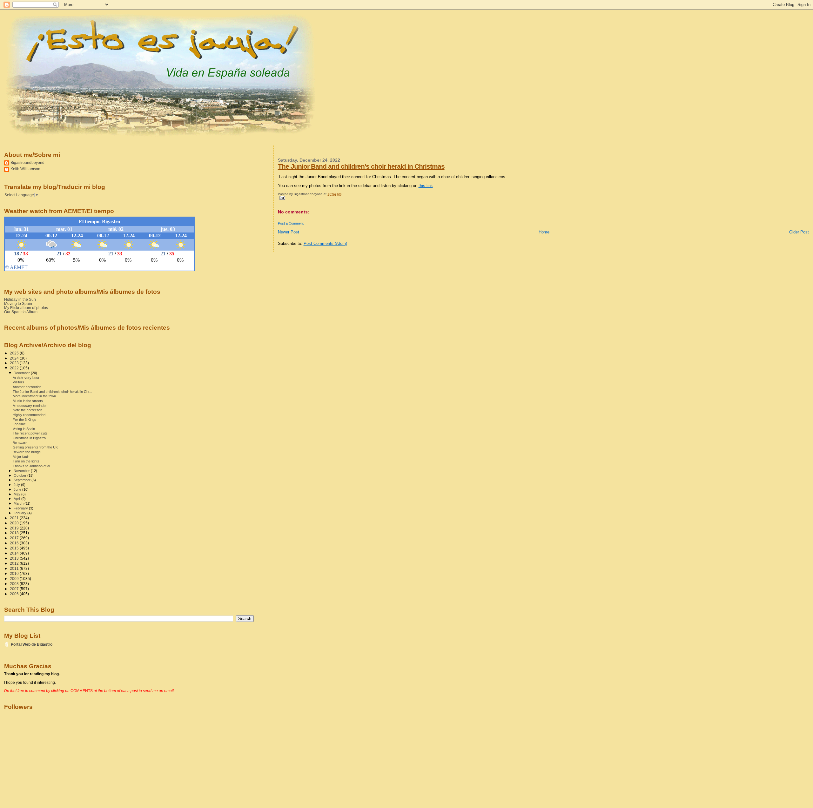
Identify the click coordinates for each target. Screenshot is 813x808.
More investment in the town (34, 396)
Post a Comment (291, 223)
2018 (15, 533)
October (20, 475)
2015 (15, 548)
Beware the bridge (27, 452)
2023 (15, 363)
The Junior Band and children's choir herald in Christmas (361, 166)
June (18, 489)
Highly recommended (29, 415)
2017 (15, 538)
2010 (15, 573)
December (22, 373)
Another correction (27, 387)
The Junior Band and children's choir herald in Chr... (52, 392)
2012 (15, 563)
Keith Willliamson (25, 169)
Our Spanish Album (20, 312)
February (21, 508)
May (17, 494)
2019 (15, 528)
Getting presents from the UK (35, 447)
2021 (15, 518)
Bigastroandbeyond (27, 162)
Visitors (18, 382)
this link (426, 185)
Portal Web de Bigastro (31, 644)
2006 (15, 594)
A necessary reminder (30, 405)
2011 (15, 568)
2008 (15, 584)
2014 (15, 553)
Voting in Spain (24, 429)
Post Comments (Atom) (325, 243)
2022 (15, 368)
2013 (15, 558)
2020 (15, 523)
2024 (15, 358)
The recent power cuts (30, 433)
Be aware (20, 443)
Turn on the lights (26, 461)
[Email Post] (281, 197)
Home (544, 232)
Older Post (799, 232)
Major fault (21, 457)
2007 (15, 589)
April (17, 499)
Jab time (19, 424)
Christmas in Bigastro (29, 438)
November (22, 471)
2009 (15, 578)
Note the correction (27, 410)
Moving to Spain (18, 303)
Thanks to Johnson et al (31, 466)
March (19, 503)
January (20, 513)
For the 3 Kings (24, 419)
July (17, 485)
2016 (15, 543)
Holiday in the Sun (20, 299)
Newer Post (288, 232)
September (22, 480)
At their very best (26, 378)
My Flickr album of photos (26, 308)
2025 (15, 353)
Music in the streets (28, 401)
